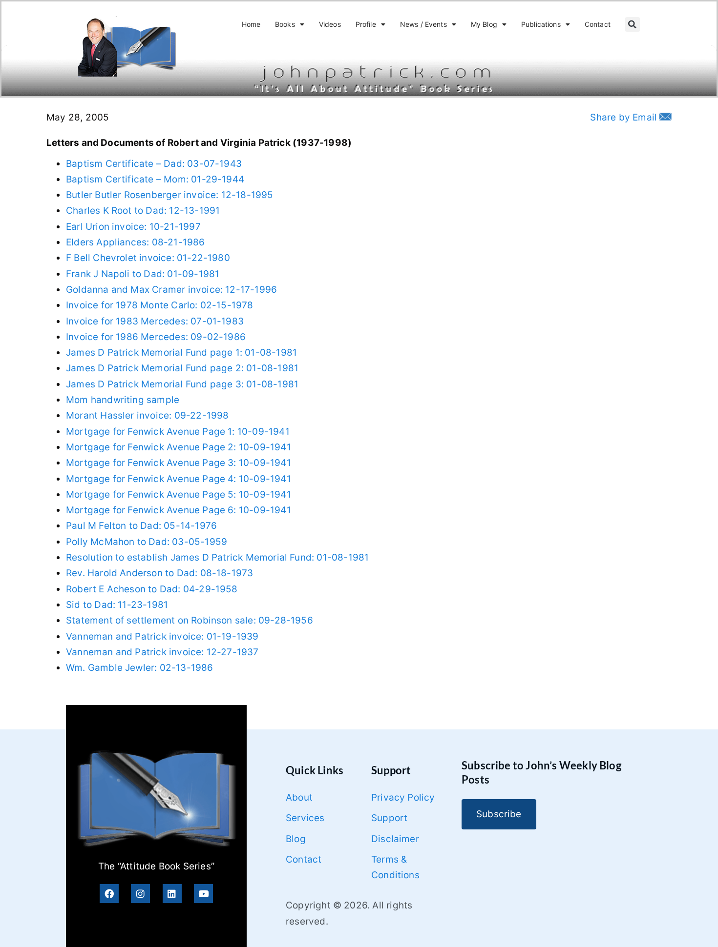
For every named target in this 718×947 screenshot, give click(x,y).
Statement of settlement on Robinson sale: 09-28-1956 (189, 620)
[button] (632, 24)
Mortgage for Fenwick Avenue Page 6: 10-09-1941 (178, 510)
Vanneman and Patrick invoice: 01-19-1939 (162, 636)
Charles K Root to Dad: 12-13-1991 (143, 210)
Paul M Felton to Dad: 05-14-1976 (141, 525)
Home (251, 24)
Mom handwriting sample (122, 399)
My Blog (484, 24)
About (299, 797)
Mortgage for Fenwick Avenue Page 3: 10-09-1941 (178, 462)
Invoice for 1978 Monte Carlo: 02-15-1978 (159, 305)
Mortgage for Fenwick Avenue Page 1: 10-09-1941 (178, 431)
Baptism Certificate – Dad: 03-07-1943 (154, 163)
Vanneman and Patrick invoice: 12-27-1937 (162, 652)
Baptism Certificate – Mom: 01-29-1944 (155, 179)
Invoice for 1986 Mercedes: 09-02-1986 (156, 337)
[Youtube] (203, 893)
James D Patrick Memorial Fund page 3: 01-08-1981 (182, 384)
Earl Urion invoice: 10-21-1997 (133, 226)
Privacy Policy (403, 797)
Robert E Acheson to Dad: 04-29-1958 (152, 589)
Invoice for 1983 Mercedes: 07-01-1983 (155, 321)
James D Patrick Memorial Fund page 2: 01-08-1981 (182, 368)
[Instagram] (140, 893)
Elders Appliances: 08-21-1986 (135, 242)
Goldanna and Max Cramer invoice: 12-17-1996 (171, 289)
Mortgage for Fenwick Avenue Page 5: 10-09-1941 (178, 494)
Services (305, 818)
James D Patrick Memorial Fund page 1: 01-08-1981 (181, 352)
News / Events (423, 24)
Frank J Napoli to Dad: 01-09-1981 (142, 274)
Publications (541, 24)
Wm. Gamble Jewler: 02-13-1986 (139, 667)
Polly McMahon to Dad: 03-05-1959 (146, 541)
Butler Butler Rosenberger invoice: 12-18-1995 (170, 195)
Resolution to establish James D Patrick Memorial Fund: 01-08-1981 (217, 557)
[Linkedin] (172, 893)
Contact (598, 24)
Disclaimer (395, 839)
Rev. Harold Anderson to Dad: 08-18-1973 (159, 573)
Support (389, 818)
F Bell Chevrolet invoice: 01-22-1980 (148, 257)
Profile (366, 24)
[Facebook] (109, 893)
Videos (330, 24)
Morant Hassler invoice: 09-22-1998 (147, 415)
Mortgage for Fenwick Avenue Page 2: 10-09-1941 (178, 447)
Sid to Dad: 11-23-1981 (117, 604)
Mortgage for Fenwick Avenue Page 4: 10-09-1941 (178, 478)
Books (285, 24)
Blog (296, 839)
